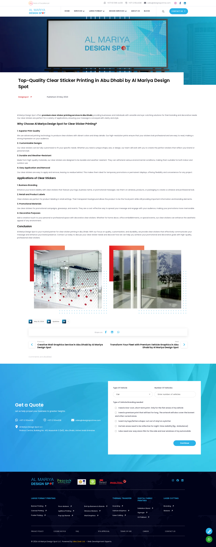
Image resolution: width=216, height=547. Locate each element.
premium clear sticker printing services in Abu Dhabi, (67, 115)
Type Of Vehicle (120, 388)
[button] (175, 3)
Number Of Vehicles (163, 388)
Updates (56, 321)
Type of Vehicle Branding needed (128, 402)
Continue (184, 443)
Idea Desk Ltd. (79, 541)
